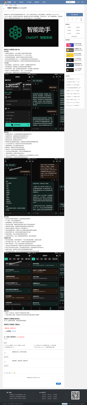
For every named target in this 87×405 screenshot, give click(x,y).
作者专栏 (49, 394)
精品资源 (78, 33)
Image (8, 373)
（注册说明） (14, 331)
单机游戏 (78, 27)
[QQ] (64, 403)
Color (6, 373)
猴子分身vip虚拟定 (77, 53)
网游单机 (69, 27)
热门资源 (29, 2)
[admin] (3, 8)
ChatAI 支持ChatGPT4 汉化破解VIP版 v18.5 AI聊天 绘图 (45, 345)
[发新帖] (74, 14)
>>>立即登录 (8, 331)
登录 (82, 2)
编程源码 (78, 30)
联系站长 (44, 398)
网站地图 (82, 403)
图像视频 (37, 2)
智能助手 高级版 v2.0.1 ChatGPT (17, 8)
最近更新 (49, 398)
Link (9, 373)
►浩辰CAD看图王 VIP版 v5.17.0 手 (73, 99)
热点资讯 (69, 33)
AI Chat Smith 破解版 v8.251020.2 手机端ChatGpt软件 (14, 345)
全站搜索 (55, 396)
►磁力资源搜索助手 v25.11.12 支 (72, 78)
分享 (81, 20)
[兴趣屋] (7, 2)
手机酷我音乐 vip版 (77, 48)
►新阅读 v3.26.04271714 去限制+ (72, 90)
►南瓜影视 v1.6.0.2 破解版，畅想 (72, 96)
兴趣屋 (3, 5)
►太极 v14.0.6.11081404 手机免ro (73, 102)
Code (13, 373)
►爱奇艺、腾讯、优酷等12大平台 (73, 93)
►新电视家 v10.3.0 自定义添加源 (72, 84)
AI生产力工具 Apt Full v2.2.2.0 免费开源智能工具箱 (44, 347)
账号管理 (49, 396)
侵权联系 (44, 396)
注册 (78, 2)
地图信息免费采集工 (78, 63)
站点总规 (44, 394)
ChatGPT (6, 338)
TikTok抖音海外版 (77, 58)
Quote (11, 373)
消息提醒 (55, 394)
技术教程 (69, 30)
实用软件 (21, 2)
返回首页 (55, 398)
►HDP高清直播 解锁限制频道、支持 (73, 87)
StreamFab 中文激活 (78, 68)
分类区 (44, 2)
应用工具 (10, 5)
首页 (15, 2)
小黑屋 (69, 403)
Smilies (14, 373)
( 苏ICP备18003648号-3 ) (18, 403)
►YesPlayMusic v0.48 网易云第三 (72, 105)
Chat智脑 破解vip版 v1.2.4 (9, 347)
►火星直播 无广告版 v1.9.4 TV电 (72, 81)
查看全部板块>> (75, 36)
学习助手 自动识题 (77, 43)
